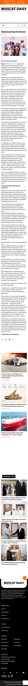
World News (17, 639)
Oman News (4, 639)
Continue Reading (5, 380)
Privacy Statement (5, 627)
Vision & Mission (5, 612)
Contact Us (3, 615)
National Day (13, 64)
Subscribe (7, 3)
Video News (4, 649)
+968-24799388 (11, 661)
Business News (4, 642)
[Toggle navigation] (3, 25)
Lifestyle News (4, 645)
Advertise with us (5, 618)
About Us (3, 609)
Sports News (17, 642)
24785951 (5, 663)
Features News (17, 645)
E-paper (13, 3)
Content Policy (4, 630)
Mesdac (19, 684)
